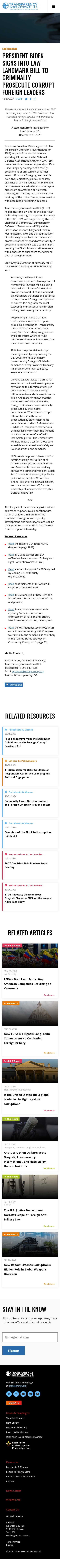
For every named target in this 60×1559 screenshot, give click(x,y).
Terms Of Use (13, 1541)
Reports (10, 1481)
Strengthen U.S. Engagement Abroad (24, 1436)
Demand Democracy (16, 1427)
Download (16, 684)
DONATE (14, 1403)
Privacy (9, 1544)
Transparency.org (17, 1385)
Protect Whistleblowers (17, 1432)
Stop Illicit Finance (15, 1418)
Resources (12, 1462)
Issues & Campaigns (17, 1413)
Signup (13, 1350)
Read (11, 543)
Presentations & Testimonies (20, 1476)
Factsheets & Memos (17, 1467)
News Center (13, 1490)
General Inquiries (14, 1516)
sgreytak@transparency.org (28, 671)
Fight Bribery (12, 1422)
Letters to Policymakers (18, 1471)
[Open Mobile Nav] (54, 6)
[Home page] (20, 6)
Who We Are (13, 1499)
